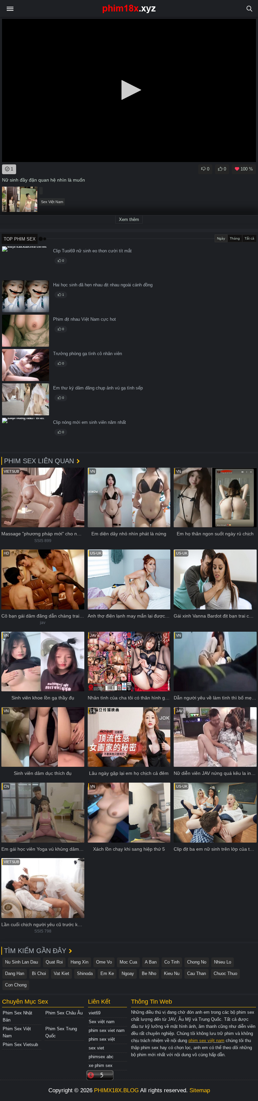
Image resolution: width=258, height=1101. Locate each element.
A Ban (151, 962)
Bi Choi (39, 973)
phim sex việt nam (206, 1040)
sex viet (96, 1047)
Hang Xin (79, 962)
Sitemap (199, 1090)
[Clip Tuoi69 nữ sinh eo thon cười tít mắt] (25, 262)
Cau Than (196, 973)
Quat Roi (54, 962)
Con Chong (16, 984)
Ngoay (128, 973)
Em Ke (107, 973)
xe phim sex (101, 1065)
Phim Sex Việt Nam (17, 1032)
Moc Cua (128, 962)
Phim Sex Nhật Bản (17, 1016)
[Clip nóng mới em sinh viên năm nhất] (25, 434)
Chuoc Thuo (225, 973)
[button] (129, 90)
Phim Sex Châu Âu (64, 1012)
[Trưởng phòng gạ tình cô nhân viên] (25, 365)
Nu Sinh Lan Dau (21, 962)
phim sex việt (102, 1039)
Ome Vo (104, 962)
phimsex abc (101, 1056)
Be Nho (149, 973)
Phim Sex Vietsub (20, 1044)
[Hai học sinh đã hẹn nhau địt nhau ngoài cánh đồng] (25, 296)
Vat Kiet (61, 973)
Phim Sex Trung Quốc (61, 1032)
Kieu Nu (171, 973)
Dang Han (14, 973)
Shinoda (85, 973)
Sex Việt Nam (52, 202)
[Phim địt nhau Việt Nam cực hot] (25, 331)
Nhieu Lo (222, 962)
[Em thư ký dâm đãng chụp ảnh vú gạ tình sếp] (25, 399)
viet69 (94, 1012)
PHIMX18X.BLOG (116, 1090)
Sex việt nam (102, 1021)
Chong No (196, 962)
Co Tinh (171, 962)
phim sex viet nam (107, 1030)
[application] (129, 90)
